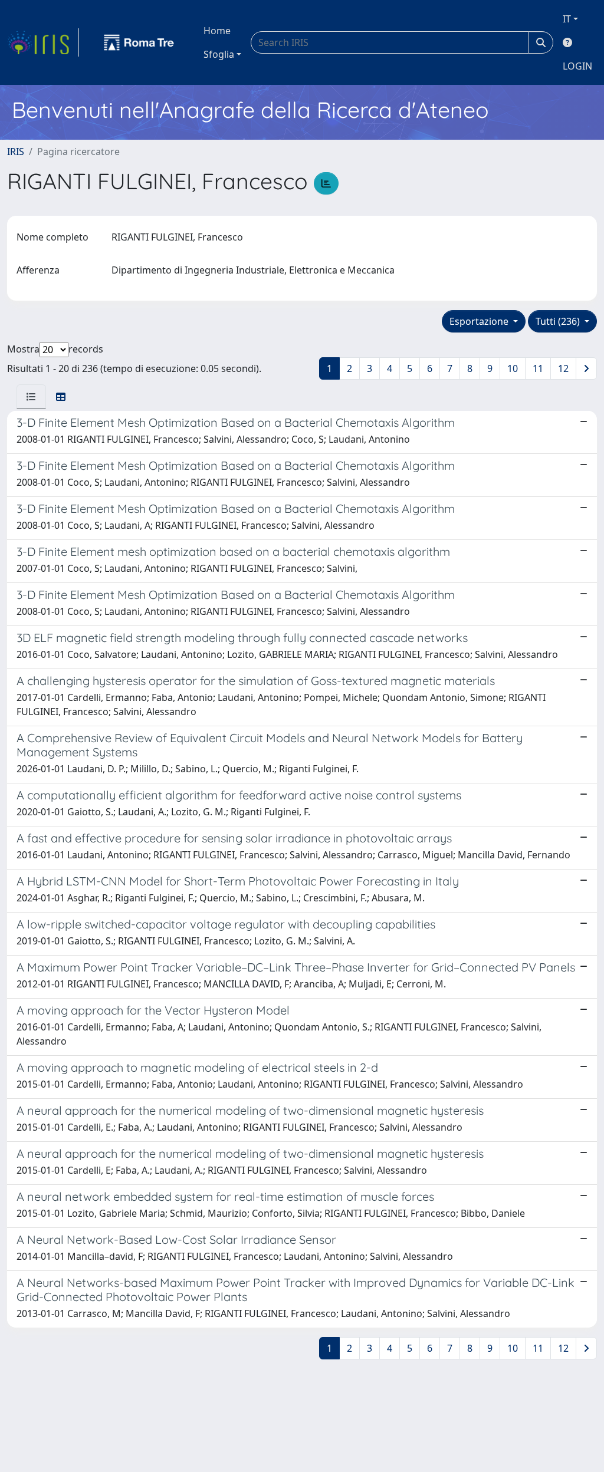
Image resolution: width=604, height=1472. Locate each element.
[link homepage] (43, 42)
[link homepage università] (139, 42)
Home (217, 30)
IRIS (15, 151)
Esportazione (480, 321)
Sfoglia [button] (218, 54)
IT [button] (567, 18)
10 (512, 368)
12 (563, 368)
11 (538, 368)
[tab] (31, 396)
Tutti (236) (559, 321)
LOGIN (577, 66)
